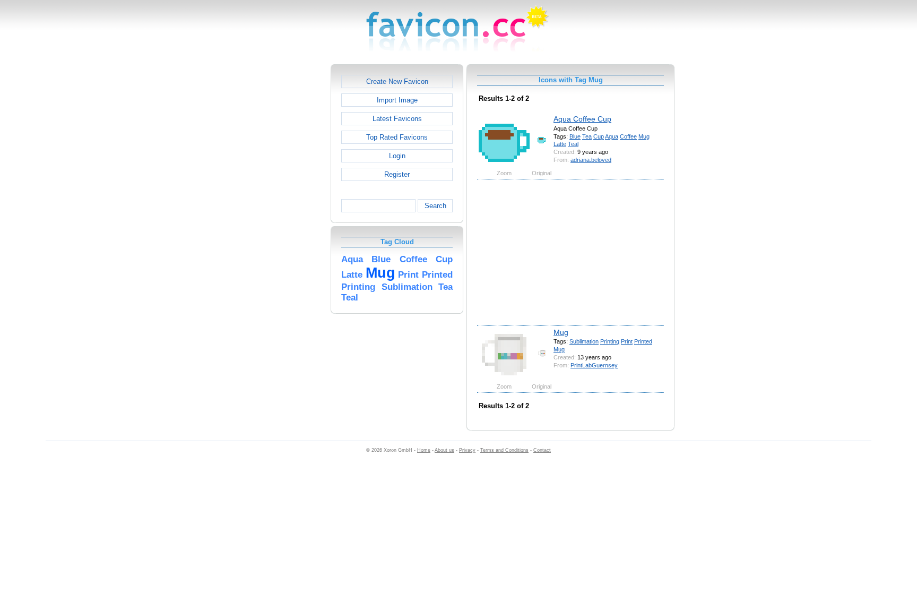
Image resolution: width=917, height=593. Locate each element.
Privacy (467, 450)
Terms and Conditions (504, 450)
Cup (598, 136)
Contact (542, 450)
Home (423, 450)
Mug (644, 136)
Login (397, 156)
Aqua (611, 136)
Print (627, 341)
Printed (643, 341)
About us (444, 450)
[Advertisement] (285, 223)
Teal (573, 144)
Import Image (397, 100)
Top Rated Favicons (397, 137)
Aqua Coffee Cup (582, 119)
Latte (559, 144)
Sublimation (584, 341)
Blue (575, 136)
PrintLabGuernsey (594, 365)
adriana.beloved (590, 160)
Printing (609, 341)
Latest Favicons (397, 119)
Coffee (628, 136)
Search (435, 206)
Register (397, 174)
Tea (587, 136)
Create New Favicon (397, 81)
